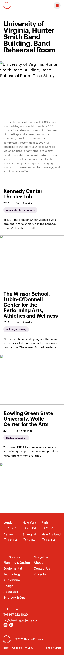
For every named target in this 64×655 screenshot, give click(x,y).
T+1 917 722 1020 (15, 614)
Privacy (28, 647)
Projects (40, 574)
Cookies (17, 647)
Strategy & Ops (14, 597)
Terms (6, 647)
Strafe (57, 647)
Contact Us (42, 568)
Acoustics (10, 592)
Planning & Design (16, 563)
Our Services (11, 557)
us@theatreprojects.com (21, 620)
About (38, 563)
